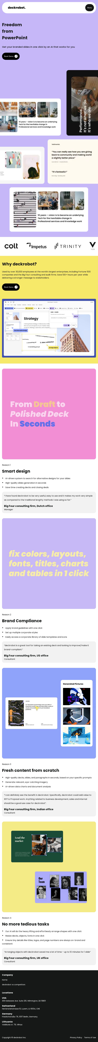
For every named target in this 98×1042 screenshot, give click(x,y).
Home (4, 980)
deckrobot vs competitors (13, 984)
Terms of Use (90, 1037)
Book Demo (9, 56)
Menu (89, 8)
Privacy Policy (76, 1037)
